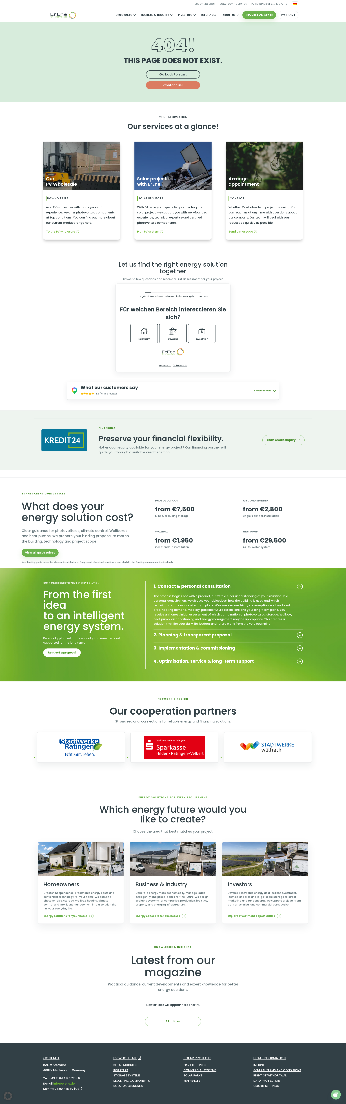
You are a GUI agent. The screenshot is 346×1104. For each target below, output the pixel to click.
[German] (295, 3)
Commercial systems (199, 1070)
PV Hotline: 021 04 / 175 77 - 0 (269, 4)
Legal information (269, 1058)
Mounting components (131, 1081)
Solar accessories (128, 1086)
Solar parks (192, 1075)
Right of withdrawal (270, 1075)
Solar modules (125, 1065)
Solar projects (197, 1058)
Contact (51, 1058)
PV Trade (288, 15)
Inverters (120, 1070)
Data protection (266, 1081)
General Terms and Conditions (277, 1070)
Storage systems (127, 1075)
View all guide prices (40, 552)
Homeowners (123, 15)
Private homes (194, 1065)
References (208, 15)
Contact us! (173, 85)
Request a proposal (62, 652)
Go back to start (173, 74)
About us (229, 15)
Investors (185, 15)
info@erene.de (64, 1083)
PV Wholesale (125, 1058)
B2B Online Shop (205, 4)
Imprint (259, 1065)
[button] (8, 1096)
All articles (173, 1021)
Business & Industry (155, 15)
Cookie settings (266, 1086)
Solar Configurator (233, 4)
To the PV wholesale (60, 231)
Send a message (241, 231)
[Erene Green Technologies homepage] (63, 15)
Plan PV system (148, 231)
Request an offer (259, 15)
